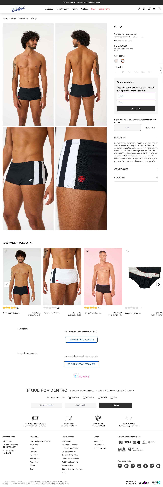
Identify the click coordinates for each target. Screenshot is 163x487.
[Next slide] (158, 284)
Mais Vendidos (63, 8)
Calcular (150, 127)
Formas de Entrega (69, 452)
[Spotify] (139, 466)
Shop (75, 8)
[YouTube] (158, 466)
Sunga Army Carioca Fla (11, 313)
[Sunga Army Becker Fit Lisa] (103, 276)
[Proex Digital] (156, 482)
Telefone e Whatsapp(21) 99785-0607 (10, 446)
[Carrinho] (159, 9)
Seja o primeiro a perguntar (81, 364)
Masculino (90, 397)
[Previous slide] (6, 284)
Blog (64, 473)
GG (136, 71)
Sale (93, 8)
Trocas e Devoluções (70, 455)
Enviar (116, 405)
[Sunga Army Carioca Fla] (22, 276)
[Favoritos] (149, 9)
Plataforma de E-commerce (131, 482)
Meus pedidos (99, 445)
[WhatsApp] (126, 466)
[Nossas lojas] (144, 9)
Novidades (48, 8)
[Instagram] (120, 466)
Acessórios (34, 462)
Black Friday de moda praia (40, 441)
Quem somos (67, 441)
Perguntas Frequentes (70, 445)
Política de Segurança (70, 462)
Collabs (84, 8)
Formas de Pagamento (70, 448)
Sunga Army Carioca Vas (52, 313)
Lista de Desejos (100, 448)
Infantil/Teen (34, 459)
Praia (32, 448)
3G (143, 71)
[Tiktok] (133, 466)
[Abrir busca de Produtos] (139, 9)
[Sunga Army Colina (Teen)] (144, 276)
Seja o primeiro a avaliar (82, 340)
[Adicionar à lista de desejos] (115, 27)
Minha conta (98, 441)
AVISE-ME (136, 109)
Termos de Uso (67, 466)
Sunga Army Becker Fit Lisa (92, 313)
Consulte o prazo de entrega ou (135, 121)
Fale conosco (7, 441)
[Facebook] (145, 466)
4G (149, 71)
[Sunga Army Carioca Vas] (62, 276)
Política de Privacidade (70, 459)
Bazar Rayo (104, 8)
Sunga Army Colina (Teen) (132, 313)
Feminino (75, 397)
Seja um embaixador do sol (72, 469)
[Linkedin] (152, 466)
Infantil (104, 397)
